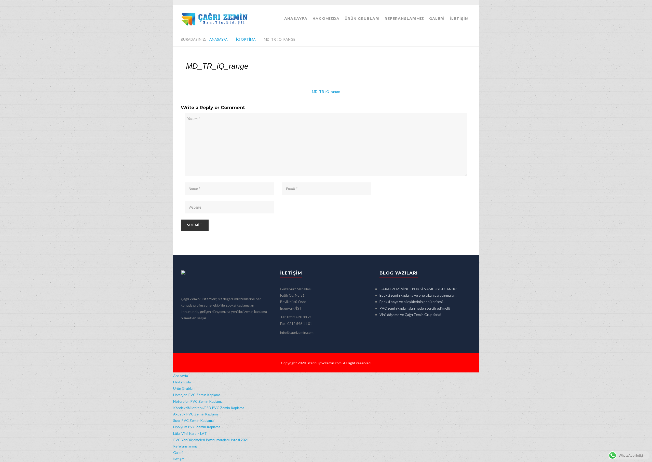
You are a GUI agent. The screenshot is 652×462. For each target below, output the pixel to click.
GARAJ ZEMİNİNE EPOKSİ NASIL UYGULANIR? (418, 289)
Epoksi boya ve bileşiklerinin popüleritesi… (412, 301)
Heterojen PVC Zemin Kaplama (198, 401)
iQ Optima (246, 39)
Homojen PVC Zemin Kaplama (197, 395)
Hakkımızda (326, 18)
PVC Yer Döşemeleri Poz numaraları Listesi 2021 (211, 440)
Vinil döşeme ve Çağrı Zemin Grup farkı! (410, 314)
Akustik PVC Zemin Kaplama (196, 414)
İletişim (459, 18)
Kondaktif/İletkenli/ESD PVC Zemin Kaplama (208, 408)
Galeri (437, 18)
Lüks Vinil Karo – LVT (190, 433)
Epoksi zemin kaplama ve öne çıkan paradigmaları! (418, 295)
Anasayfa (295, 18)
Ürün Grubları (362, 18)
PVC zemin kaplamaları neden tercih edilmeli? (414, 308)
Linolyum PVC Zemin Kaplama (196, 427)
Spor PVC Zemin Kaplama (193, 420)
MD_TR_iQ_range (326, 91)
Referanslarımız (404, 18)
